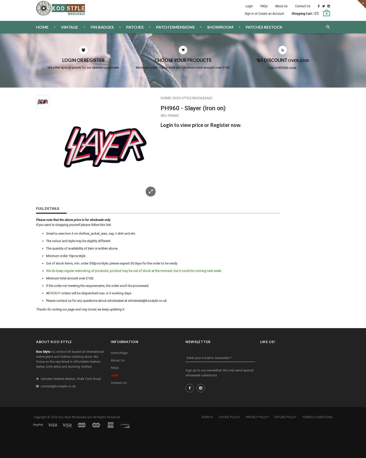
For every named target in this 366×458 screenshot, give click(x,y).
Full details (47, 208)
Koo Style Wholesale (192, 98)
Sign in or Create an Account (264, 13)
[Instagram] (328, 6)
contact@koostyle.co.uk (58, 386)
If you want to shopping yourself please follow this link (73, 225)
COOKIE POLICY (229, 417)
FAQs (264, 6)
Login (249, 6)
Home (166, 98)
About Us (281, 6)
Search (207, 417)
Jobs (115, 375)
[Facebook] (319, 6)
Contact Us (302, 6)
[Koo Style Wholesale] (61, 8)
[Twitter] (323, 6)
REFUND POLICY (285, 417)
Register (220, 125)
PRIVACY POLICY (257, 417)
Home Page (119, 353)
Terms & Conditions (317, 417)
